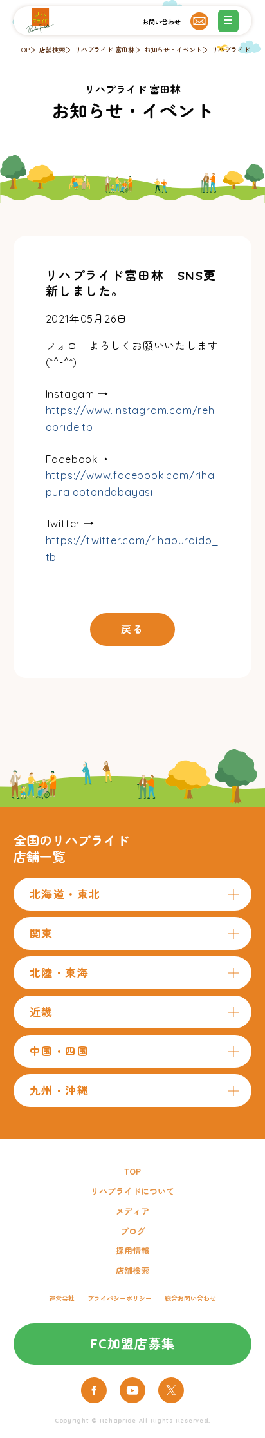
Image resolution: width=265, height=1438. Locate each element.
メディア (132, 1211)
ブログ (132, 1231)
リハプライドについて (132, 1191)
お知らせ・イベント (173, 50)
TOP (23, 50)
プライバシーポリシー (119, 1298)
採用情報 (132, 1250)
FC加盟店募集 (133, 1344)
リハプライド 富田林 (104, 50)
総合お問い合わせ (190, 1298)
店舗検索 (52, 50)
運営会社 (62, 1298)
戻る (132, 629)
